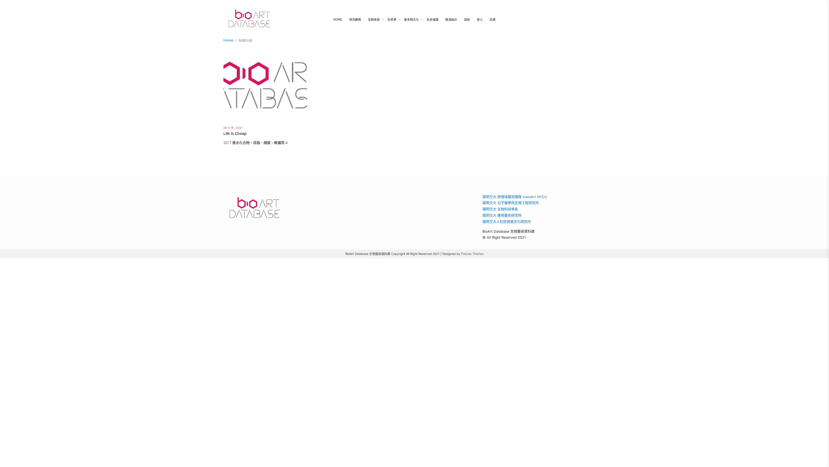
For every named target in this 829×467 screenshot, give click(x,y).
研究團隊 (355, 19)
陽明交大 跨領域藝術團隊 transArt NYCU (515, 197)
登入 (480, 19)
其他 (467, 19)
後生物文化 (411, 19)
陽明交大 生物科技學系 (500, 209)
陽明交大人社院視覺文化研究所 (507, 221)
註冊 (492, 19)
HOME (337, 19)
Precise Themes (472, 254)
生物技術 (374, 19)
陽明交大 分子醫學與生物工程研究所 (511, 203)
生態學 (392, 19)
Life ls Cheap (235, 133)
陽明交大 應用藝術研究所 (502, 215)
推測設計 (451, 19)
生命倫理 (432, 19)
